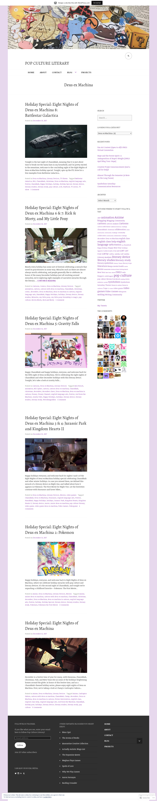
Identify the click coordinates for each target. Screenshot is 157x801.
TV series (74, 187)
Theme (108, 285)
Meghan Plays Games (71, 760)
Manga (110, 266)
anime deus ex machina (34, 596)
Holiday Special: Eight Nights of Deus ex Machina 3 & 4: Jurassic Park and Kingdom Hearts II (55, 423)
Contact (57, 72)
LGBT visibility (124, 254)
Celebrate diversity (116, 227)
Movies (63, 495)
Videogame (73, 506)
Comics (43, 286)
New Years (108, 272)
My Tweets (102, 305)
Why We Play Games (71, 771)
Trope (105, 288)
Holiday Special (66, 184)
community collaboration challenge (117, 235)
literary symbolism (105, 263)
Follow (20, 745)
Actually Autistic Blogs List (73, 749)
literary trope (127, 263)
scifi (60, 187)
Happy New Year (114, 248)
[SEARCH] (128, 55)
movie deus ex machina (59, 503)
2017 (99, 218)
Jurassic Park (59, 500)
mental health (118, 266)
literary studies (31, 187)
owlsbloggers (108, 276)
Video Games (63, 506)
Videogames (122, 292)
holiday (56, 184)
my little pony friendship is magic (64, 297)
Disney (34, 394)
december (34, 292)
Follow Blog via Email (25, 724)
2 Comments (64, 605)
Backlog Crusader (69, 783)
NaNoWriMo (107, 269)
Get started (97, 3)
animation (29, 289)
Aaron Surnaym (69, 777)
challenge (124, 227)
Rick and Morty (48, 300)
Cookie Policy (47, 797)
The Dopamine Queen (71, 754)
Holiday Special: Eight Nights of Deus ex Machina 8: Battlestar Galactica (51, 109)
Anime (35, 594)
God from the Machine (66, 702)
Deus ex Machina (39, 178)
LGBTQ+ (105, 253)
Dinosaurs (52, 498)
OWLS (119, 272)
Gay (122, 245)
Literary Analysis (104, 257)
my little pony (44, 297)
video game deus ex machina (46, 506)
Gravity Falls (37, 397)
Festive (28, 184)
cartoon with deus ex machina (52, 289)
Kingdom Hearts (71, 500)
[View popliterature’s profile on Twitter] (16, 773)
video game (29, 506)
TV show (110, 288)
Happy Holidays (46, 184)
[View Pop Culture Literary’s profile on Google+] (21, 773)
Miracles (35, 297)
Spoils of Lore (68, 766)
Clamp (67, 696)
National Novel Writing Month (119, 269)
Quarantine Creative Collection (75, 743)
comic (27, 292)
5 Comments (37, 707)
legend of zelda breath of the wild (108, 251)
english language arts (77, 181)
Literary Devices (53, 178)
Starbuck (66, 187)
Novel (113, 272)
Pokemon (33, 605)
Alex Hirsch (78, 386)
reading (123, 279)
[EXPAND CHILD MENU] (139, 741)
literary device (78, 184)
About (43, 72)
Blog (69, 72)
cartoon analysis (112, 224)
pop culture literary (77, 503)
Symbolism (114, 281)
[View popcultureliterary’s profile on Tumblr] (24, 773)
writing (101, 294)
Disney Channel (44, 394)
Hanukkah (35, 184)
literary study (43, 187)
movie (47, 503)
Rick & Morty (37, 300)
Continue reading (46, 280)
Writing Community (113, 294)
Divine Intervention (62, 699)
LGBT (122, 250)
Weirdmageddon (49, 400)
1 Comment (35, 189)
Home (31, 72)
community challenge (111, 232)
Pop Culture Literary (47, 63)
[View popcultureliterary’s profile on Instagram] (18, 773)
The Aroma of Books (70, 738)
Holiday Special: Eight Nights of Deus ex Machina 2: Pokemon (51, 529)
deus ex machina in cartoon (64, 292)
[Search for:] (114, 118)
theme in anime (116, 285)
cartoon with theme (103, 227)
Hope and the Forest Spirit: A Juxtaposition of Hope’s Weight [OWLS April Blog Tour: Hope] (113, 158)
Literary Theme (118, 263)
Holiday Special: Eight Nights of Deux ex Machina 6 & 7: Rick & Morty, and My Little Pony (51, 213)
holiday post (29, 704)
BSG (34, 181)
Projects (86, 72)
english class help (32, 702)
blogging (101, 220)
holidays (61, 294)
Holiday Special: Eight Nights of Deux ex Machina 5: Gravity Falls (52, 320)
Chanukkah (41, 181)
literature (102, 266)
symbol (105, 282)
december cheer (48, 391)
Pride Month (116, 279)
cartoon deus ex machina (59, 389)
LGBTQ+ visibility (114, 254)
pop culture (53, 187)
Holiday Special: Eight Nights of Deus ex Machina (51, 625)
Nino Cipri (66, 732)
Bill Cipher (38, 389)
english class (76, 699)
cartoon (37, 289)
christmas (50, 181)
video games (71, 495)
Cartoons (36, 286)
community (100, 232)
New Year (101, 272)
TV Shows (64, 178)
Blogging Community (116, 220)
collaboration (120, 229)
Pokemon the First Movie (48, 605)
